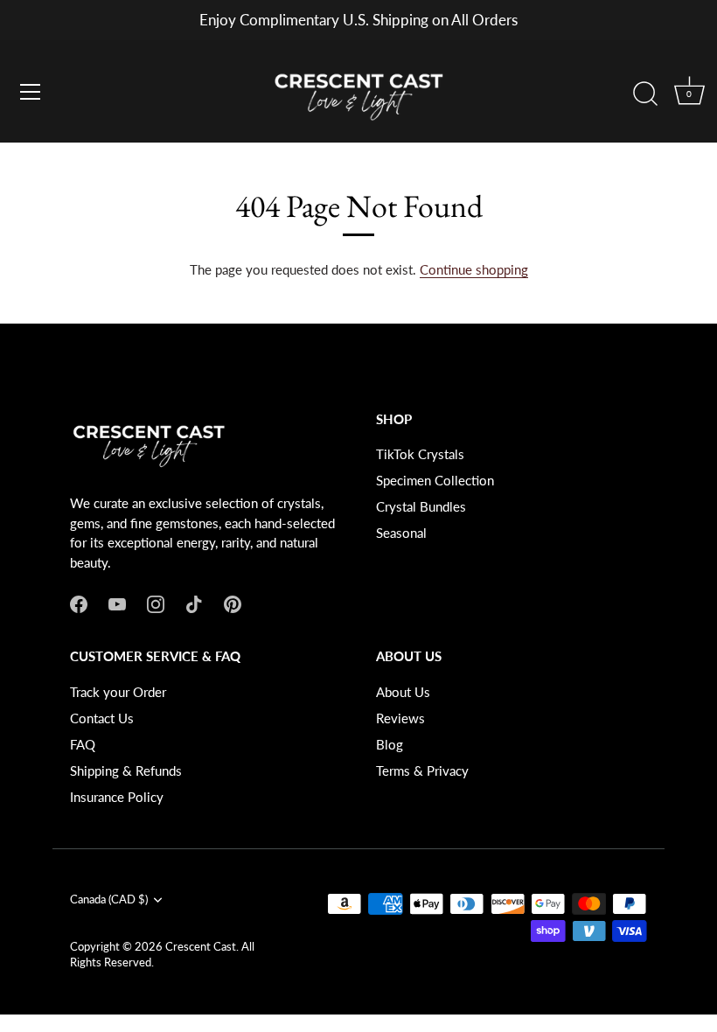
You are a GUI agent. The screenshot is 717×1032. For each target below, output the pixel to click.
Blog (389, 744)
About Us (403, 692)
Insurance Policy (117, 797)
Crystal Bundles (421, 506)
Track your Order (118, 692)
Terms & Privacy (422, 770)
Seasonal (401, 532)
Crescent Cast (200, 946)
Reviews (400, 718)
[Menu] (30, 92)
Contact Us (102, 718)
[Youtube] (117, 602)
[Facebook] (78, 602)
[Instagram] (155, 602)
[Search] (645, 94)
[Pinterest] (232, 602)
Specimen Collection (435, 480)
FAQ (82, 744)
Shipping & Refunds (126, 770)
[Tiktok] (194, 602)
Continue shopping (474, 269)
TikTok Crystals (420, 454)
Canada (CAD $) (109, 899)
